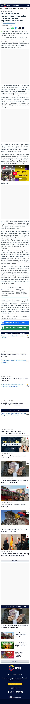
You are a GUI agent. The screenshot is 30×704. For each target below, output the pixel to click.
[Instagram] (14, 691)
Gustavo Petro (4, 8)
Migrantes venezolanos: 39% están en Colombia (13, 355)
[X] (11, 691)
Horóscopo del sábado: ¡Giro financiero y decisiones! (19, 654)
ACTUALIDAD (15, 5)
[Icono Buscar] (28, 5)
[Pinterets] (22, 691)
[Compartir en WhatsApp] (12, 28)
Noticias (10, 11)
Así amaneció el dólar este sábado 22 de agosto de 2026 (13, 457)
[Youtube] (17, 691)
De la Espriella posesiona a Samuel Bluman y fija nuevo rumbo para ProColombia (15, 555)
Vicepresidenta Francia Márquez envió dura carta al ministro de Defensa (21, 291)
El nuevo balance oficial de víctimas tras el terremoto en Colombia (14, 530)
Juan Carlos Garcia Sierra (9, 23)
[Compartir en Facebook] (16, 28)
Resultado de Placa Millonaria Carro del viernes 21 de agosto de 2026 (21, 645)
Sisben (16, 93)
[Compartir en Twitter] (19, 28)
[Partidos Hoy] (19, 691)
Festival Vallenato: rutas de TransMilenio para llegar (21, 634)
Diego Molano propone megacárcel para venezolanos (14, 379)
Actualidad (4, 11)
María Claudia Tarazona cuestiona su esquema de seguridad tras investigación (14, 432)
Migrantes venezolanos (21, 316)
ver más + (15, 661)
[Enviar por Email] (23, 28)
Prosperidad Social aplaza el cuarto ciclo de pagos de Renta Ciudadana (14, 626)
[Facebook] (8, 691)
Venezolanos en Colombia (8, 318)
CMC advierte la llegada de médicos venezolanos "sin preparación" (12, 404)
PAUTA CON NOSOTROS (15, 684)
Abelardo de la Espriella (14, 8)
